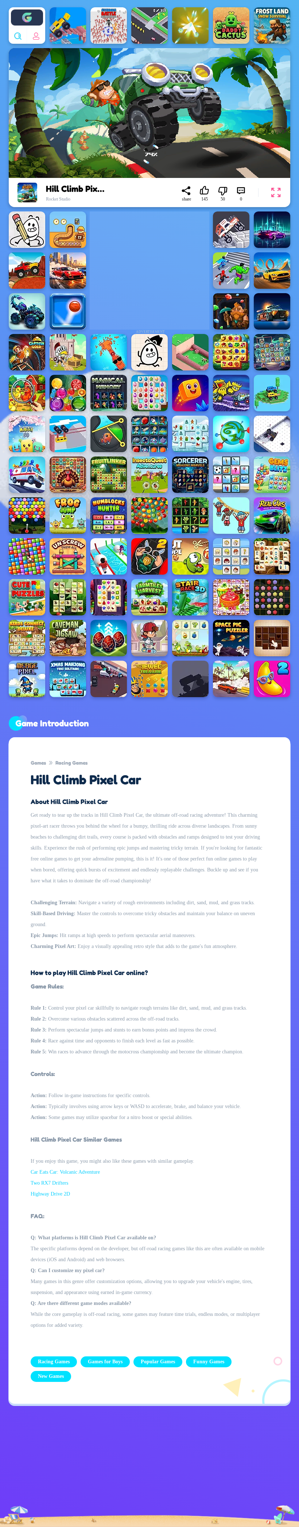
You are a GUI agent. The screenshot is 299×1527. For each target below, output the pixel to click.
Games (38, 762)
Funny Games (208, 1361)
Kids (192, 1467)
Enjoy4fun (27, 12)
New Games (51, 1376)
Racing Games (71, 762)
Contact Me (122, 1468)
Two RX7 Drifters (49, 1183)
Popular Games (158, 1361)
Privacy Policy (52, 1468)
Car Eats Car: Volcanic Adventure (65, 1172)
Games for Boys (105, 1361)
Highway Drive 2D (50, 1194)
